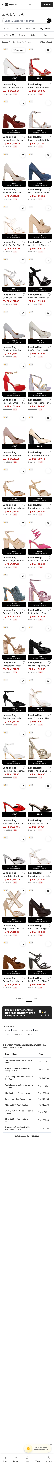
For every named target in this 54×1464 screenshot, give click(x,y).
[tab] (6, 28)
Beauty (8, 1034)
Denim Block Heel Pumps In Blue (18, 1099)
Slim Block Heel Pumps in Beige (17, 1093)
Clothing (6, 1030)
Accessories (27, 1030)
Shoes (15, 1030)
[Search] (49, 20)
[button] (27, 4)
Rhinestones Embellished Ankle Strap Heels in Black (17, 1128)
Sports (45, 1030)
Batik (30, 1034)
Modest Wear (19, 1034)
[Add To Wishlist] (24, 84)
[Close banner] (2, 4)
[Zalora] (27, 14)
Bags (37, 1030)
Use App (47, 4)
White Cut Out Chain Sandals (16, 1105)
